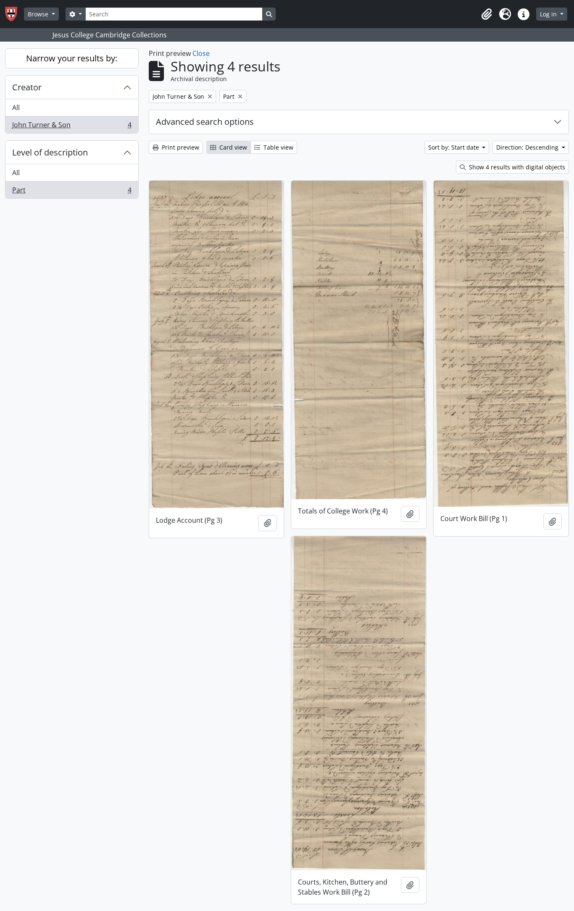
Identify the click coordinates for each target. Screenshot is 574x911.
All (16, 107)
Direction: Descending (528, 147)
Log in (549, 14)
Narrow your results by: (71, 58)
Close (201, 53)
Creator (27, 87)
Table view (277, 147)
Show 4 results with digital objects (516, 167)
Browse (39, 14)
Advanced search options (205, 121)
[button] (486, 14)
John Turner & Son (72, 126)
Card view (232, 147)
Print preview (179, 147)
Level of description (50, 152)
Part (72, 191)
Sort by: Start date (454, 147)
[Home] (14, 14)
